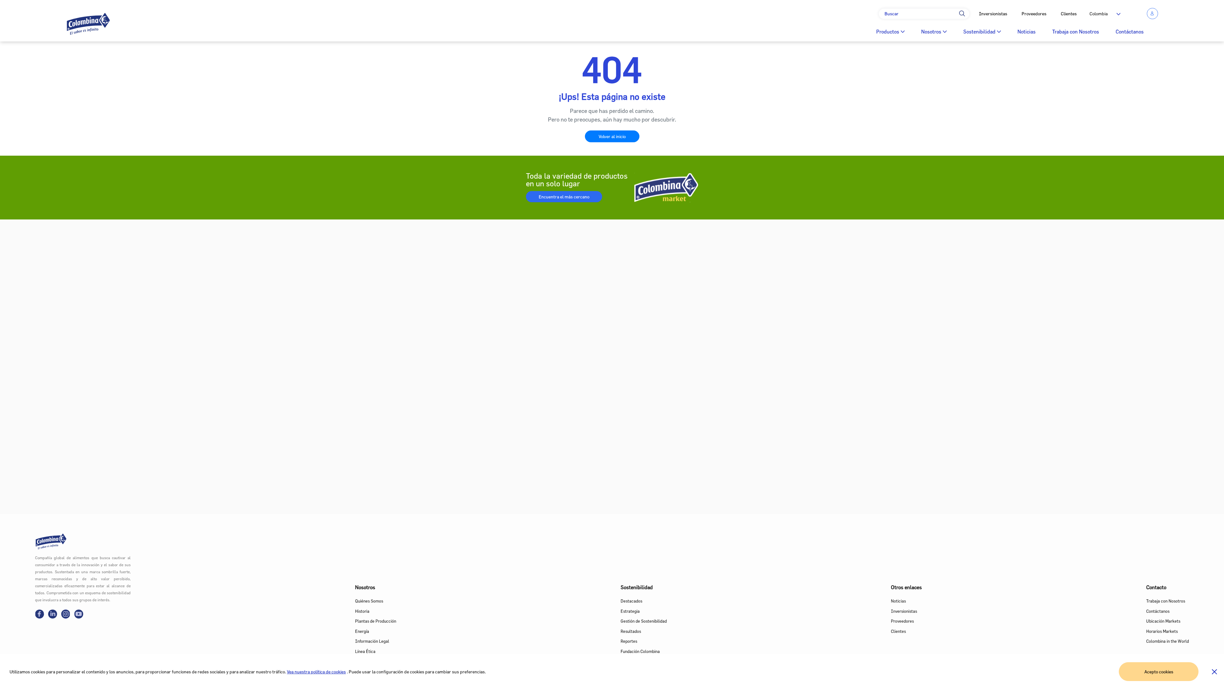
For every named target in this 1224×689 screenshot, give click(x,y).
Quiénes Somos (369, 601)
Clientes (1069, 13)
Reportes (629, 641)
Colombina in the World (1167, 641)
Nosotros (931, 31)
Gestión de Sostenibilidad (644, 621)
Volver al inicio (612, 136)
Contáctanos (1130, 31)
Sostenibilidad (979, 31)
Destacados (631, 601)
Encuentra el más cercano (564, 196)
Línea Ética (365, 651)
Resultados (631, 631)
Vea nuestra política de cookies (316, 671)
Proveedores (1034, 13)
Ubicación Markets (1163, 621)
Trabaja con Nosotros (1075, 31)
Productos (887, 31)
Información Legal (372, 641)
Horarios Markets (1162, 631)
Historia (362, 611)
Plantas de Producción (375, 621)
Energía (362, 631)
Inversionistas (993, 13)
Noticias (1026, 31)
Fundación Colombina (640, 651)
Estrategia (630, 611)
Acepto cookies (1158, 671)
